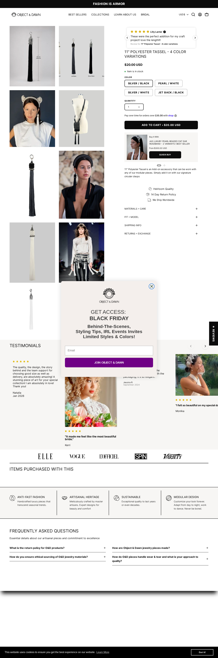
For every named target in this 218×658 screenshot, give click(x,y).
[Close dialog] (151, 286)
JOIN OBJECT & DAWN (109, 362)
